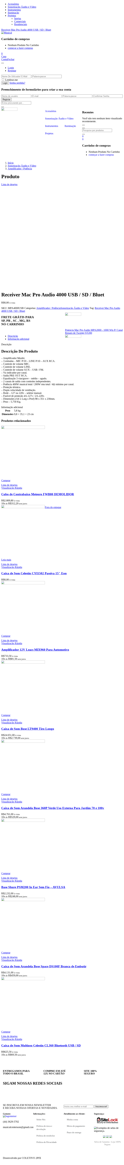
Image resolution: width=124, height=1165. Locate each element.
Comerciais (20, 21)
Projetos (12, 15)
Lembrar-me (11, 79)
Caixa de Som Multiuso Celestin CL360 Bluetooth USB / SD (41, 1045)
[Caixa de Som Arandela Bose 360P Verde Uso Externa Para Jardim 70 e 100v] (23, 741)
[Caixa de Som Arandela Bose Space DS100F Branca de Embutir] (23, 900)
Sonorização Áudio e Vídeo (22, 6)
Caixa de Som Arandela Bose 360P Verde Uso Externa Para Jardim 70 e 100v (52, 808)
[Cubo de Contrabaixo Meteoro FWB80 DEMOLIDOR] (23, 428)
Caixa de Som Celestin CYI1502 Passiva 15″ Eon (34, 573)
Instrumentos (14, 9)
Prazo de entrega (74, 1132)
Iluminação (13, 12)
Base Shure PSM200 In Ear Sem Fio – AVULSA (33, 887)
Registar (12, 70)
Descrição (13, 336)
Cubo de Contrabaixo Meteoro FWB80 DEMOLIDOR (37, 494)
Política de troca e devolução (44, 1127)
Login (11, 67)
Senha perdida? (17, 83)
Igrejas (17, 18)
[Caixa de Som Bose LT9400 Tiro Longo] (23, 662)
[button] (2, 53)
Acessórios (13, 4)
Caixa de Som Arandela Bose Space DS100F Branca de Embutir (43, 966)
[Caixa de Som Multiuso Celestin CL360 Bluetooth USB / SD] (23, 979)
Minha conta (72, 1119)
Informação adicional (18, 339)
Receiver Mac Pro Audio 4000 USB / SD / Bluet (26, 29)
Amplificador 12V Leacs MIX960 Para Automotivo (35, 649)
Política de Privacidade (46, 1142)
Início (11, 162)
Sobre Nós (40, 1119)
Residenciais (20, 24)
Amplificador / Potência (20, 168)
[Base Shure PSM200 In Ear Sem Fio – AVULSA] (23, 821)
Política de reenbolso (45, 1135)
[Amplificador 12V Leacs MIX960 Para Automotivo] (23, 583)
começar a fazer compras (20, 48)
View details (7, 286)
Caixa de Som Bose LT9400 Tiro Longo (27, 728)
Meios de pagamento (76, 1126)
